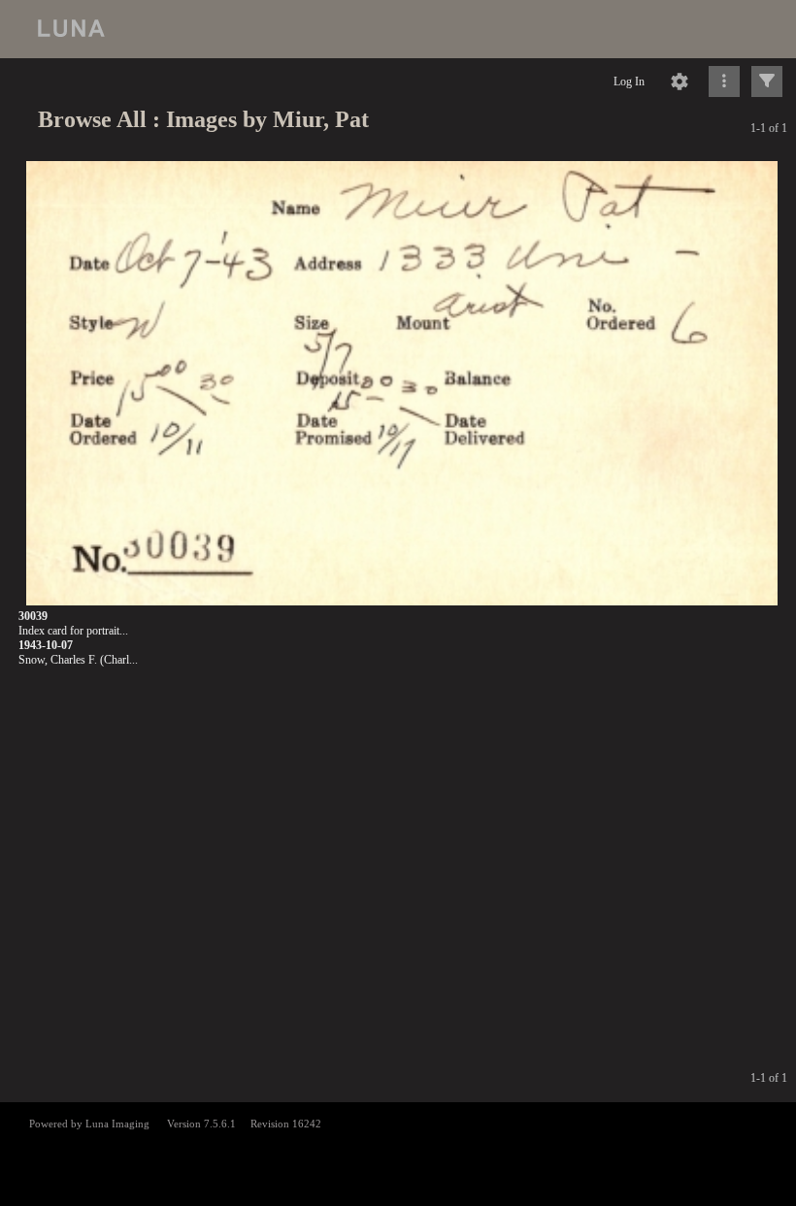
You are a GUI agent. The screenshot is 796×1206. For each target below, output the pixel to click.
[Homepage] (398, 29)
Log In (629, 81)
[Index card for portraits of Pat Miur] (402, 383)
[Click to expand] (766, 81)
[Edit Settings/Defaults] (679, 81)
